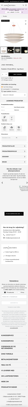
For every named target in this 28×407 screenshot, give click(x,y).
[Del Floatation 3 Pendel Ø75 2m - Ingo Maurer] (25, 24)
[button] (3, 50)
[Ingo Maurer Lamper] (9, 65)
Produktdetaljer (8, 146)
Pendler (5, 16)
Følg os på (6, 365)
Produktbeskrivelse (9, 151)
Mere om (5, 381)
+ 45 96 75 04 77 (14, 399)
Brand (4, 162)
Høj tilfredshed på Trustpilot (17, 1)
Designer (5, 156)
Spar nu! (17, 10)
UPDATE (13, 12)
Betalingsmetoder (9, 359)
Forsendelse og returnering (8, 347)
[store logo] (10, 5)
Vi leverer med (7, 370)
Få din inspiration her (13, 213)
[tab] (14, 335)
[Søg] (23, 5)
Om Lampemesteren (9, 376)
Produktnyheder (9, 387)
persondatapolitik (14, 328)
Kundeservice (7, 335)
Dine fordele (7, 354)
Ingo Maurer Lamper (19, 107)
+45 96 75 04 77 (10, 235)
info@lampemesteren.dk (13, 238)
